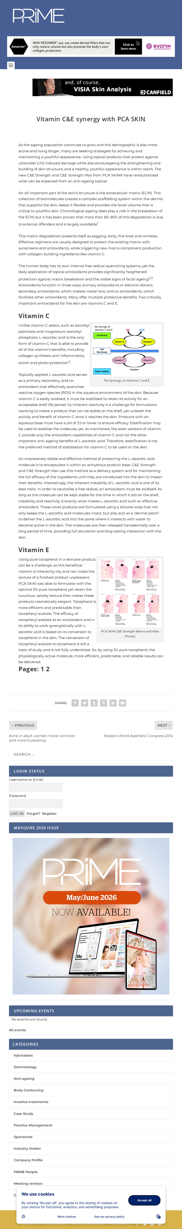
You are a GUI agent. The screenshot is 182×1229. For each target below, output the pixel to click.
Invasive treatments (31, 1102)
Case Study (23, 1114)
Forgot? (33, 813)
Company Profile (28, 1160)
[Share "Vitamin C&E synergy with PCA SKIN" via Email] (122, 703)
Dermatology (25, 1067)
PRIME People (26, 1172)
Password (17, 795)
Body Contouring (29, 1090)
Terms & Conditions (88, 1224)
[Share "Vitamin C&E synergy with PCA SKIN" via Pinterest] (103, 703)
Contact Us (30, 1224)
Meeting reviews (28, 1183)
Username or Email (26, 779)
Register (49, 813)
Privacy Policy (119, 1224)
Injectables (23, 1055)
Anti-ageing (24, 1078)
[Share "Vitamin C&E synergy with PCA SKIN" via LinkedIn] (113, 703)
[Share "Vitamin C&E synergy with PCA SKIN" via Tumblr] (94, 703)
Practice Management (33, 1125)
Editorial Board (55, 1224)
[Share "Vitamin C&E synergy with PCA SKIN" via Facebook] (75, 703)
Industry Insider (27, 1148)
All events (17, 1030)
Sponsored (23, 1137)
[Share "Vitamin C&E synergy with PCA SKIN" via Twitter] (84, 703)
